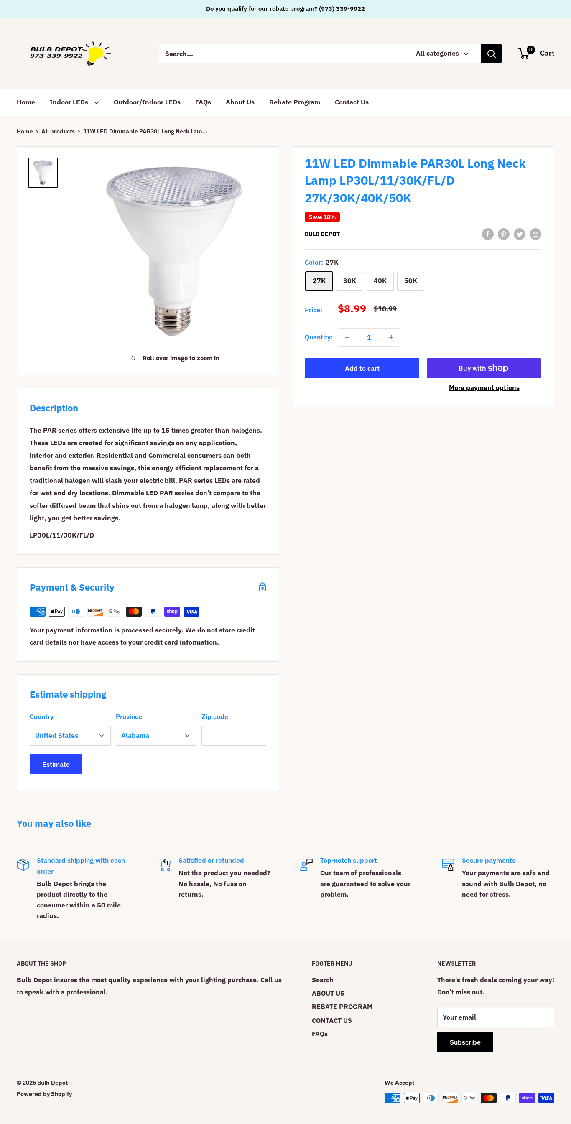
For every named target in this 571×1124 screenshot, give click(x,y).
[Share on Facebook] (488, 233)
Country (42, 716)
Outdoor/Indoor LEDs (147, 102)
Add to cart (362, 368)
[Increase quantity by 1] (391, 337)
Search (323, 980)
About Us (240, 102)
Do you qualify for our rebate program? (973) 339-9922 (285, 9)
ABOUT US (328, 993)
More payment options (484, 387)
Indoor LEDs (70, 102)
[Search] (491, 53)
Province (129, 716)
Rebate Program (294, 102)
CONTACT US (332, 1020)
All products (58, 131)
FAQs (203, 102)
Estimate (56, 764)
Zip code (214, 716)
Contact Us (352, 102)
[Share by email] (535, 233)
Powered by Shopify (44, 1094)
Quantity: (319, 337)
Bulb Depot (322, 234)
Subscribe (465, 1042)
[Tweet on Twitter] (519, 233)
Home (26, 102)
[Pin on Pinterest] (504, 233)
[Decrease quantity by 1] (347, 337)
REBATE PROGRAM (342, 1006)
